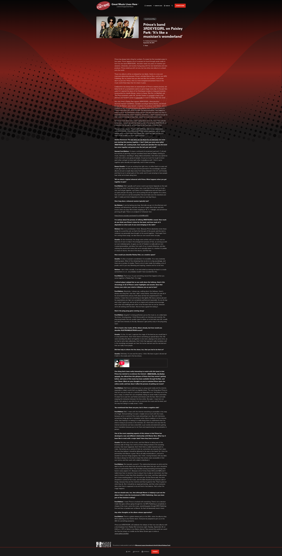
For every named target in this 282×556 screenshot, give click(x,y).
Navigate (149, 5)
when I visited (126, 282)
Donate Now (180, 5)
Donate (155, 551)
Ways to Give (158, 5)
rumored (151, 95)
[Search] (172, 6)
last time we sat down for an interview (144, 140)
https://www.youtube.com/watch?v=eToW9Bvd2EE (131, 216)
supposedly (139, 98)
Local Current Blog (150, 19)
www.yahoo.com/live (121, 533)
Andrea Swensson (151, 41)
